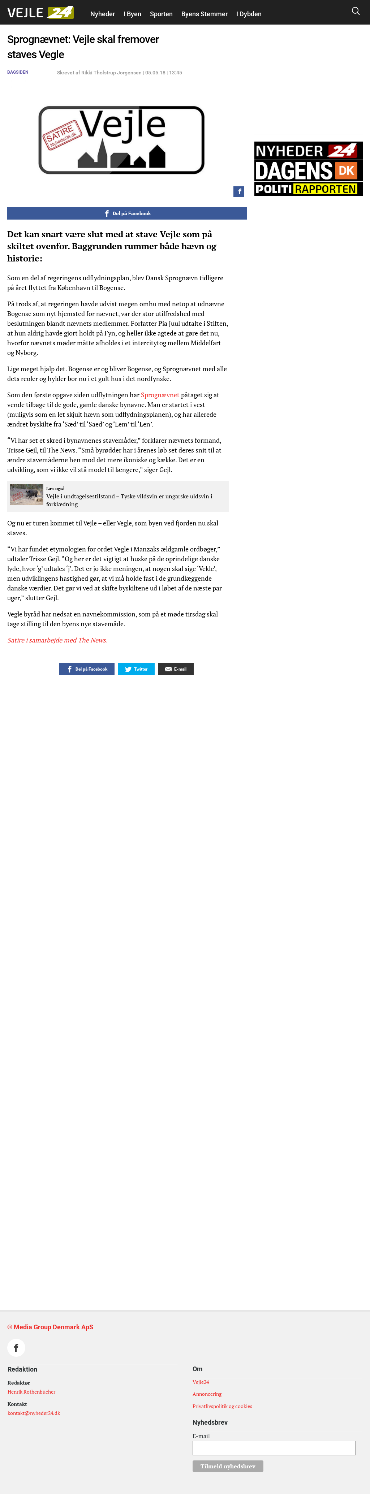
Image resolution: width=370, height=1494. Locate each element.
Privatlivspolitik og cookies (222, 1406)
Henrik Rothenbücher (31, 1391)
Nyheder (102, 14)
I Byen (132, 14)
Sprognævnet (160, 394)
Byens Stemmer (204, 14)
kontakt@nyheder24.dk (34, 1412)
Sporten (161, 14)
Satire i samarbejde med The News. (57, 640)
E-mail (201, 1436)
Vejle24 (201, 1381)
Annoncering (207, 1393)
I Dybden (249, 14)
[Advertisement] (140, 1167)
